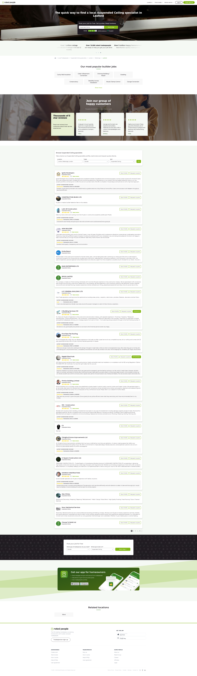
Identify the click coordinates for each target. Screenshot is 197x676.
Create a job (54, 652)
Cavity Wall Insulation (64, 74)
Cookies (124, 670)
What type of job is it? (97, 547)
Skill (111, 159)
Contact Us (135, 670)
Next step (111, 27)
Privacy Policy (118, 670)
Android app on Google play (84, 583)
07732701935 (136, 357)
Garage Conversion (133, 81)
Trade (85, 159)
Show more (98, 87)
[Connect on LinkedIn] (145, 670)
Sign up (85, 652)
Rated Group (117, 655)
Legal (115, 662)
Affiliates (116, 660)
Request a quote (135, 173)
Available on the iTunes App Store (75, 583)
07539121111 (137, 311)
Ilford (64, 614)
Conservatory (74, 81)
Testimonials (54, 655)
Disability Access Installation (93, 81)
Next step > (123, 549)
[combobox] (69, 161)
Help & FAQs (54, 660)
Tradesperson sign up (60, 639)
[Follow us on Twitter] (140, 670)
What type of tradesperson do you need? (78, 547)
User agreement (55, 662)
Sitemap (129, 670)
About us (116, 652)
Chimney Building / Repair (103, 74)
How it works (54, 657)
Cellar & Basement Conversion (83, 74)
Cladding (123, 74)
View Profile (124, 173)
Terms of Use (111, 670)
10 (139, 531)
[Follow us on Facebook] (142, 670)
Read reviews (76, 176)
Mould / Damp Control (113, 81)
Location (59, 159)
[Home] (55, 58)
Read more (80, 131)
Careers (116, 657)
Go (139, 161)
